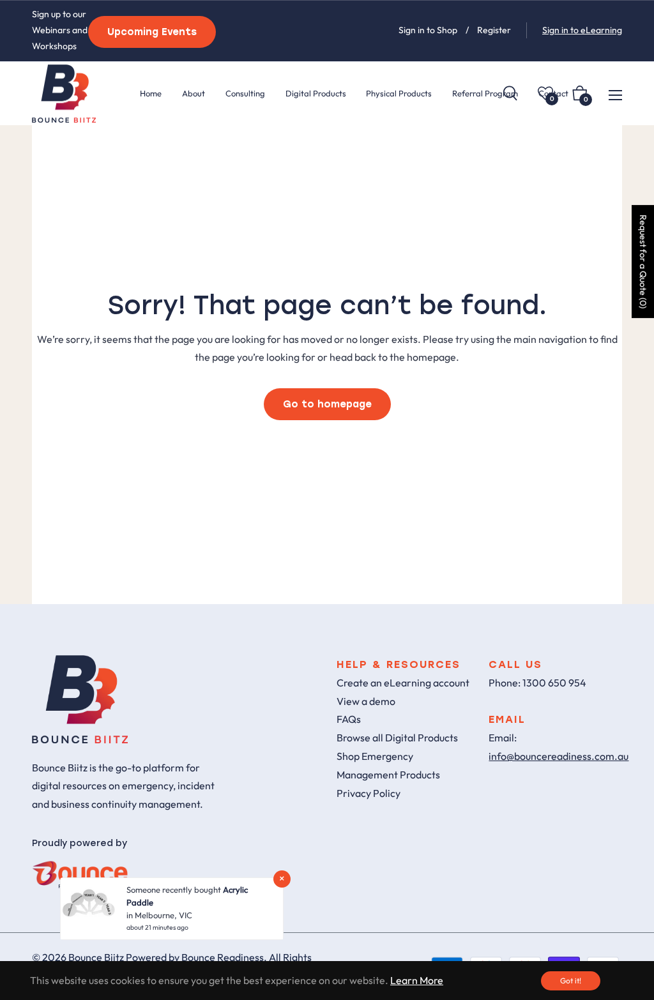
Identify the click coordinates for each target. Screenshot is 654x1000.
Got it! (570, 980)
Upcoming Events (152, 32)
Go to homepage (327, 404)
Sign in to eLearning (582, 30)
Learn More (416, 980)
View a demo (366, 701)
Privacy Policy (368, 793)
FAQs (349, 719)
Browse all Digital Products (397, 737)
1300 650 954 (554, 682)
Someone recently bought (174, 889)
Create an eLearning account (403, 682)
